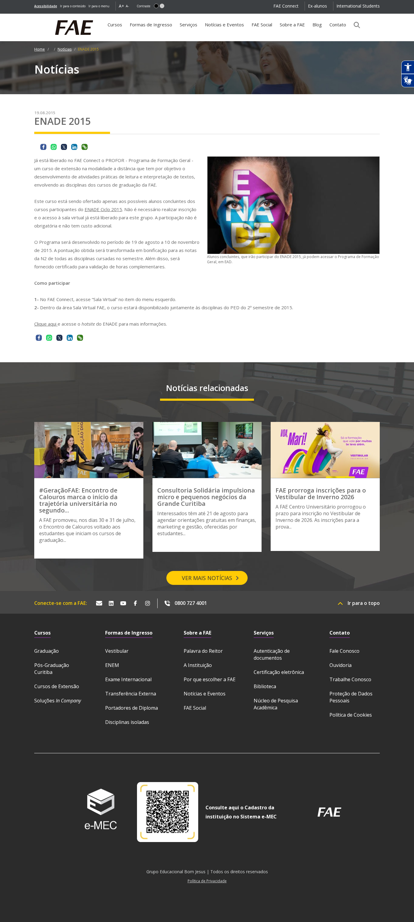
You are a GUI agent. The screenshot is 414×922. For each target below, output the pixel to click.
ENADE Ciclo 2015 (103, 209)
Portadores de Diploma (131, 708)
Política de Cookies (350, 714)
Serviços (188, 25)
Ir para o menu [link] (98, 6)
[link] (45, 6)
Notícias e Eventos (224, 25)
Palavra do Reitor (203, 651)
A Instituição (198, 665)
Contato (337, 25)
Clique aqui (46, 324)
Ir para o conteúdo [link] (72, 6)
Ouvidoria (340, 665)
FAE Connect (286, 6)
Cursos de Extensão (56, 686)
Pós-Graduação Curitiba (51, 668)
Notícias (65, 49)
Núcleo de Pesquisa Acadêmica (276, 704)
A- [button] (127, 6)
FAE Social (262, 25)
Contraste (143, 6)
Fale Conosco (344, 651)
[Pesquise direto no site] (355, 24)
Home (39, 49)
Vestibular (117, 651)
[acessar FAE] (329, 812)
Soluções (57, 700)
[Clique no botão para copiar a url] (85, 147)
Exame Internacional (128, 679)
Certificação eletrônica (279, 672)
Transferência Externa (130, 693)
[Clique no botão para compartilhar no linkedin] (74, 147)
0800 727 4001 (191, 603)
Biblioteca (265, 686)
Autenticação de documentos (272, 654)
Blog (317, 25)
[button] (156, 6)
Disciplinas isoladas (127, 722)
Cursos (115, 25)
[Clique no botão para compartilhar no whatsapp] (54, 147)
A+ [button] (121, 6)
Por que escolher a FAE (209, 679)
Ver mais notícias (207, 578)
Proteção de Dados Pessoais (350, 697)
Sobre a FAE (292, 25)
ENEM (112, 665)
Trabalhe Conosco (350, 679)
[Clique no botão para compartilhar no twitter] (64, 147)
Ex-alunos (317, 6)
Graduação (46, 651)
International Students (358, 6)
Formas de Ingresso (151, 25)
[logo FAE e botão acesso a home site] (34, 16)
